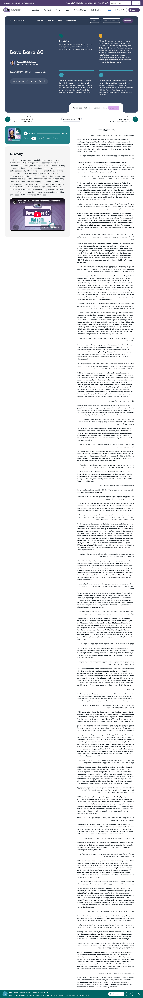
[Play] (26, 133)
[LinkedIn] (31, 81)
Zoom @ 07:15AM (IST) (19, 72)
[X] (35, 81)
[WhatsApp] (44, 81)
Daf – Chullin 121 (74, 3)
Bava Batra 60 (105, 130)
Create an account (116, 994)
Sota (78, 714)
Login (33, 3)
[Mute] (63, 133)
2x (55, 138)
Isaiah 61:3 (88, 902)
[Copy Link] (27, 81)
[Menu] (66, 133)
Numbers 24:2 (89, 253)
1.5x (48, 138)
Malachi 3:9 (117, 808)
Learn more (114, 108)
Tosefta (130, 712)
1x (33, 138)
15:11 (106, 739)
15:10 (104, 932)
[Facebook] (40, 81)
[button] (36, 10)
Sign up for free (23, 3)
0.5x (26, 138)
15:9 (81, 714)
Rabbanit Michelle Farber (27, 62)
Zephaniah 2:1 (99, 545)
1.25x (40, 138)
